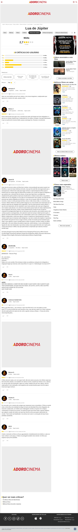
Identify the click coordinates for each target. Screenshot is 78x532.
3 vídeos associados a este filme (65, 78)
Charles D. (11, 397)
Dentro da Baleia (57, 220)
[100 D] (4, 427)
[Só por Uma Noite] (57, 143)
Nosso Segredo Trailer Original (57, 165)
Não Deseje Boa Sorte (58, 198)
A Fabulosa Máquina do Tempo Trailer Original (65, 175)
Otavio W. (11, 179)
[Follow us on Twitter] (10, 518)
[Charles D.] (4, 398)
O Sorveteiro (56, 212)
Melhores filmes (6, 501)
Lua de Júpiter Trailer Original (71, 69)
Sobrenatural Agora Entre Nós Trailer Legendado (57, 175)
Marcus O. (11, 372)
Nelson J (11, 109)
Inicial (3, 24)
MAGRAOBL (12, 246)
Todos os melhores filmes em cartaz (65, 151)
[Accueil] (37, 2)
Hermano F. (11, 88)
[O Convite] (57, 121)
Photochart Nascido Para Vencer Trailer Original (73, 175)
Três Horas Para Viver (58, 204)
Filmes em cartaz (9, 24)
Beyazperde (68, 519)
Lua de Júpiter (30, 24)
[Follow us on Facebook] (6, 518)
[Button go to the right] (75, 33)
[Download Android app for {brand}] (41, 518)
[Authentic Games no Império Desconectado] (57, 132)
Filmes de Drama (23, 24)
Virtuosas (55, 215)
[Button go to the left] (72, 33)
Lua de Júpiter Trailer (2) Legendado (71, 62)
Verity (54, 207)
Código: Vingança (66, 186)
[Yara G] (4, 275)
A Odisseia (64, 95)
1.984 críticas (20, 110)
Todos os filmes (16, 24)
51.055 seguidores (12, 110)
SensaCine (56, 519)
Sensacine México (62, 521)
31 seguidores (11, 247)
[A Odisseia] (57, 100)
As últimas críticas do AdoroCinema (11, 499)
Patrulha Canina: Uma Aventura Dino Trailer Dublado (73, 165)
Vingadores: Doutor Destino (60, 209)
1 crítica (17, 90)
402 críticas (18, 247)
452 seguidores (11, 181)
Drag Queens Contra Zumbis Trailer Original (65, 165)
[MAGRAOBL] (4, 246)
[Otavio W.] (4, 180)
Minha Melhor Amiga (58, 201)
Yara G (10, 274)
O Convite (64, 117)
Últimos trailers (65, 180)
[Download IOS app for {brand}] (36, 518)
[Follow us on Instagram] (14, 518)
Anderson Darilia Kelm (14, 300)
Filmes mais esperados (65, 225)
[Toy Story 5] (57, 111)
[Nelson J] (4, 109)
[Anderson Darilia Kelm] (4, 300)
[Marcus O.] (4, 373)
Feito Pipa (55, 218)
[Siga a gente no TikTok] (18, 518)
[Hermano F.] (4, 89)
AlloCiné (56, 517)
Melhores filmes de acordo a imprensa (12, 504)
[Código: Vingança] (57, 191)
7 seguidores (11, 90)
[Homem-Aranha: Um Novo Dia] (57, 89)
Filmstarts (67, 517)
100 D (10, 426)
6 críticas (10, 374)
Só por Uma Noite (66, 138)
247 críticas (18, 181)
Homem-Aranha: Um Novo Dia (69, 84)
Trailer (63, 91)
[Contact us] (22, 518)
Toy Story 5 (64, 106)
